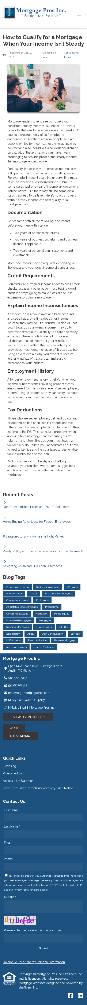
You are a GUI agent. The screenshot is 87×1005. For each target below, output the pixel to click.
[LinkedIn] (80, 996)
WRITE (14, 728)
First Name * (12, 810)
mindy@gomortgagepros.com (29, 692)
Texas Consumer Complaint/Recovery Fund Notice (38, 788)
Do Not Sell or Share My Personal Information (34, 962)
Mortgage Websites (32, 983)
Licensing (9, 766)
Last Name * (12, 826)
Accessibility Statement (18, 780)
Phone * (9, 859)
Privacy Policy (12, 773)
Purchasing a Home (48, 55)
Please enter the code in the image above (32, 930)
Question (10, 897)
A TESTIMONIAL (20, 736)
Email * (8, 842)
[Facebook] (70, 996)
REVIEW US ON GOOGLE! (28, 717)
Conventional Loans (71, 55)
